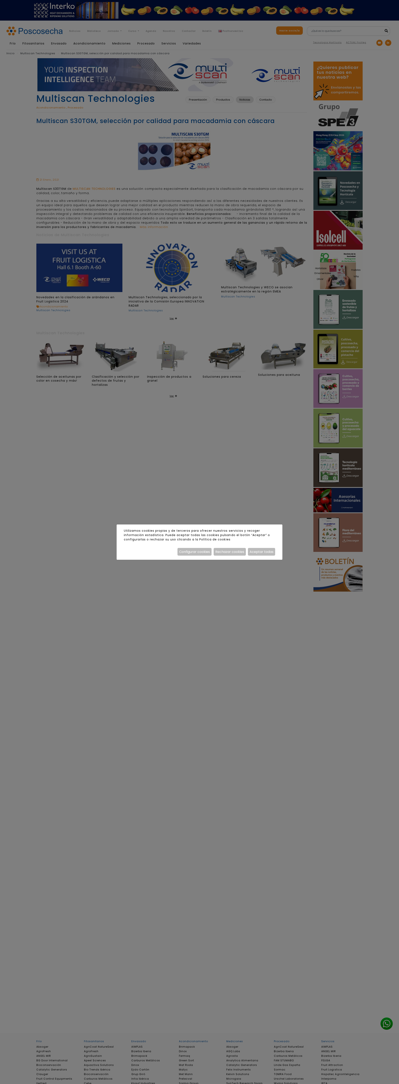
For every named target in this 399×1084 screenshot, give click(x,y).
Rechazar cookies (229, 551)
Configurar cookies (194, 551)
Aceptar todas (261, 551)
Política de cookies (214, 539)
